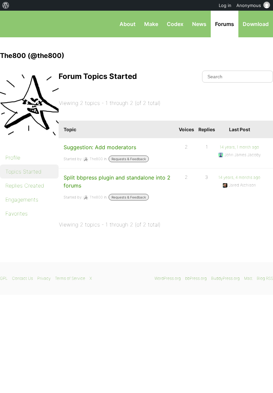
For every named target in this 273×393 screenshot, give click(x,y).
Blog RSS (265, 278)
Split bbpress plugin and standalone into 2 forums (117, 181)
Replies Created (24, 185)
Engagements (21, 199)
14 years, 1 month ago (239, 147)
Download (256, 24)
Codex (175, 24)
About (128, 24)
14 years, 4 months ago (239, 177)
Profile (12, 157)
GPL (4, 278)
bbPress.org (11, 24)
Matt (248, 278)
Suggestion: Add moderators (100, 147)
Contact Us (22, 278)
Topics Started (23, 171)
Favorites (16, 213)
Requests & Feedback (129, 159)
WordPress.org (167, 278)
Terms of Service (70, 278)
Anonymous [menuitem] (248, 5)
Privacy (44, 278)
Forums (224, 24)
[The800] (33, 142)
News (199, 24)
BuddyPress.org (225, 278)
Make (151, 24)
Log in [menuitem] (225, 5)
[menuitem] (6, 5)
